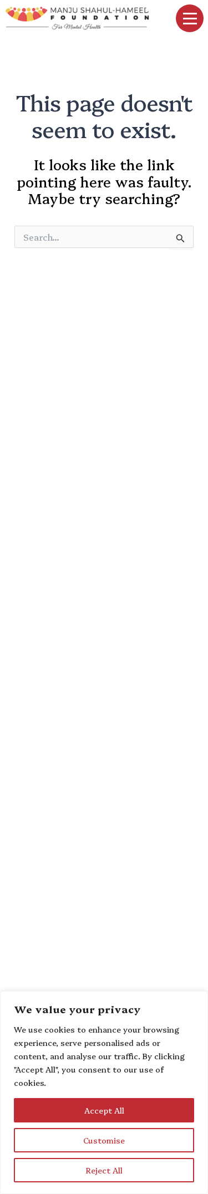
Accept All (104, 1110)
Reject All (104, 1170)
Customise (104, 1140)
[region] (104, 1092)
